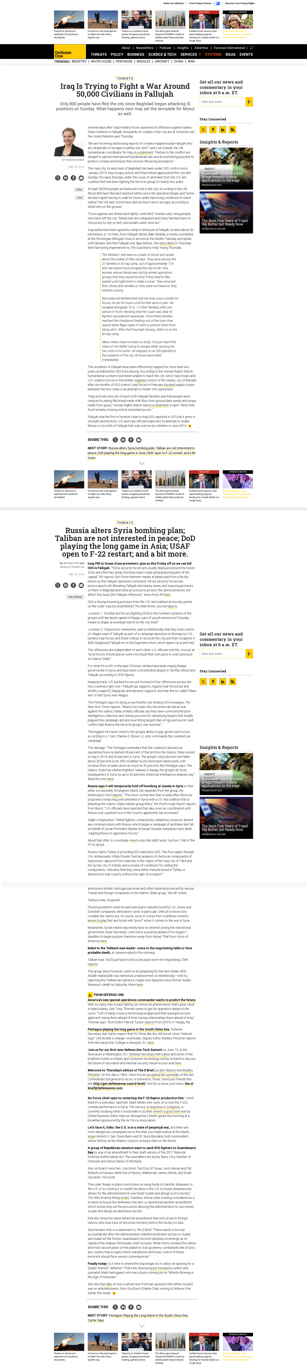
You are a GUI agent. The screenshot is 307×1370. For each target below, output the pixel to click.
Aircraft (162, 61)
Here (133, 840)
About (126, 48)
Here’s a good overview (170, 1111)
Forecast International (229, 48)
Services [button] (189, 54)
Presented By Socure (214, 229)
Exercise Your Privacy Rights (240, 3)
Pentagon (124, 61)
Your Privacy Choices (200, 3)
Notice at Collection (174, 3)
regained (140, 380)
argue (92, 1136)
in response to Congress (163, 1107)
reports (172, 606)
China (178, 61)
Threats (99, 54)
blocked (169, 385)
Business (135, 54)
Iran (191, 61)
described (167, 243)
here (167, 595)
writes (124, 1198)
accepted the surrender (163, 1075)
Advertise (201, 48)
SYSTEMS (213, 54)
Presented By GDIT (212, 185)
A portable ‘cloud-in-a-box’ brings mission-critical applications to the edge (222, 177)
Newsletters (145, 48)
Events (246, 54)
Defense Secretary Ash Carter (149, 1054)
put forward (161, 1268)
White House (101, 61)
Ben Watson (71, 563)
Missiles (143, 61)
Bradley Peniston (72, 567)
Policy (117, 54)
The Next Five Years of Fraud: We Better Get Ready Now (225, 222)
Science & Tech (162, 54)
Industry (79, 61)
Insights (183, 48)
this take (106, 1284)
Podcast (165, 48)
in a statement (143, 152)
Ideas (231, 54)
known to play (97, 920)
